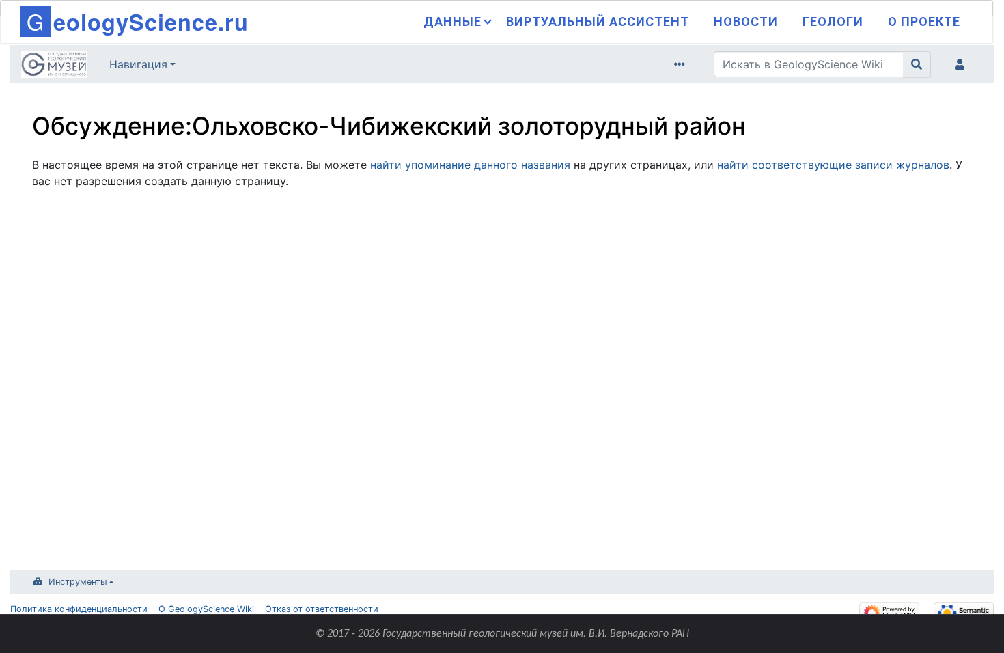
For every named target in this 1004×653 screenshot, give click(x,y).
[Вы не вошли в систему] (962, 64)
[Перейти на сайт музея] (54, 65)
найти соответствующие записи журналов (833, 164)
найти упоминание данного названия (470, 164)
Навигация (138, 64)
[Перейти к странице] (917, 64)
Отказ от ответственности (321, 609)
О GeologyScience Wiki (206, 609)
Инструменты (77, 581)
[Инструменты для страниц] (682, 64)
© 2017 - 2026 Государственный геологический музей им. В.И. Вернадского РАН (502, 633)
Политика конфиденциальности (79, 609)
